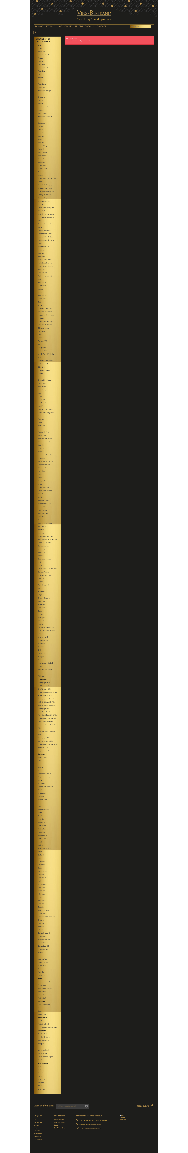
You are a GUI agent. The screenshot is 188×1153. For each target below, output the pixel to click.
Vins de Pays (42, 351)
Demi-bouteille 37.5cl (45, 722)
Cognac (40, 780)
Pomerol (41, 149)
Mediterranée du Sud (45, 663)
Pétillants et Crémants (45, 670)
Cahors (40, 614)
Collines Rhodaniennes (46, 364)
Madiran (41, 624)
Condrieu (41, 374)
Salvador (41, 907)
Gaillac (40, 634)
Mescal (40, 764)
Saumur (40, 520)
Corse (40, 292)
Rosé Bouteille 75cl (44, 712)
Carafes (40, 1060)
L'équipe (50, 26)
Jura (39, 393)
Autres (40, 666)
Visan (40, 357)
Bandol (40, 556)
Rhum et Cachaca (44, 848)
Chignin (40, 595)
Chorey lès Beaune (44, 195)
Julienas (40, 104)
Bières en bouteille (44, 982)
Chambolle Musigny (45, 185)
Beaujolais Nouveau (45, 117)
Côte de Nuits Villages (46, 214)
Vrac (39, 1066)
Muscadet (41, 507)
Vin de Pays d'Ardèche (46, 354)
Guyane (41, 874)
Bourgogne (42, 165)
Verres (40, 1047)
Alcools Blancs (43, 757)
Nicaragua (41, 894)
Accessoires (42, 1031)
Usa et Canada (43, 962)
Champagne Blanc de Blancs (48, 718)
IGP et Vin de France (45, 461)
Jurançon (41, 621)
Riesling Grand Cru (44, 81)
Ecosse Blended (43, 949)
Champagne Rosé (44, 709)
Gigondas (41, 331)
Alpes (40, 48)
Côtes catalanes (43, 468)
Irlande (40, 956)
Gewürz (41, 61)
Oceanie (41, 920)
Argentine (41, 643)
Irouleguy (41, 617)
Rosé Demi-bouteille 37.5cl (47, 715)
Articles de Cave (44, 1034)
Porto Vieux (42, 839)
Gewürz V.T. (42, 64)
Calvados (41, 975)
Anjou (40, 478)
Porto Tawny (42, 835)
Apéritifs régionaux (44, 774)
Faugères (41, 419)
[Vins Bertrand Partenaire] (124, 1117)
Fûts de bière (42, 995)
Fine (39, 806)
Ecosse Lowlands (44, 939)
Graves (40, 130)
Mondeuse (41, 601)
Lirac (40, 334)
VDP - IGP (41, 1079)
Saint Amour (42, 113)
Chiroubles (41, 97)
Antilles (40, 852)
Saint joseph (42, 387)
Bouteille (41, 1073)
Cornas (40, 377)
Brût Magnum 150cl (45, 689)
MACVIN (41, 406)
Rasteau (41, 338)
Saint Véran (42, 282)
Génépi (40, 790)
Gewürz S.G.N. (43, 68)
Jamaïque (41, 887)
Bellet (40, 562)
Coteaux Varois (43, 572)
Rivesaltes (41, 458)
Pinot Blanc (42, 84)
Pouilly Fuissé (43, 273)
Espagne (41, 656)
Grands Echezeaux (44, 230)
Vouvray (41, 533)
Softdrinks (41, 1001)
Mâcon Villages (43, 247)
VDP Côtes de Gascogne (46, 630)
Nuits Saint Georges (45, 263)
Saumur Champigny (45, 523)
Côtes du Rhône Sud (45, 308)
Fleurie (40, 100)
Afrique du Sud (43, 640)
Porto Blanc (42, 826)
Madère (40, 842)
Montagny (41, 256)
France (40, 952)
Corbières (41, 416)
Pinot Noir (41, 74)
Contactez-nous (59, 1119)
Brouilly (40, 94)
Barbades (41, 926)
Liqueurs (41, 796)
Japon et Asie (42, 959)
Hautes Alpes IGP (44, 55)
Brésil (40, 858)
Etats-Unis (41, 653)
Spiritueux (41, 754)
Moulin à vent (43, 107)
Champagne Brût (44, 683)
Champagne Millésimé (46, 699)
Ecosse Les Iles (43, 943)
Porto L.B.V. (42, 829)
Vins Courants (43, 1063)
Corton (40, 204)
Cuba (40, 868)
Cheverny (41, 549)
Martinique (42, 891)
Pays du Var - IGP (44, 585)
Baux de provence (44, 559)
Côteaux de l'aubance (45, 491)
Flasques (41, 1044)
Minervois (41, 426)
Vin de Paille (42, 403)
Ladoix (40, 243)
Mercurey (41, 250)
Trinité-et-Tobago (44, 910)
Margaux (41, 139)
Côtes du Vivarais (44, 370)
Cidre (40, 1008)
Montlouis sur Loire (44, 504)
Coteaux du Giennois (45, 536)
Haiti (39, 881)
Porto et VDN (42, 822)
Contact (101, 26)
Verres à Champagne (45, 1057)
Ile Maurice (42, 884)
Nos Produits (65, 26)
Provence (41, 552)
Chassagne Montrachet (46, 191)
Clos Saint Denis (44, 201)
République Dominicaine (47, 917)
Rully (40, 279)
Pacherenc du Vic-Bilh (46, 627)
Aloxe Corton (42, 169)
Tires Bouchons (43, 1040)
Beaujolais (41, 87)
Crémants (41, 673)
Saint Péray (42, 390)
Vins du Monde (43, 637)
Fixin (39, 221)
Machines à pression (45, 988)
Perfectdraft (42, 992)
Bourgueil (41, 481)
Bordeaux (41, 120)
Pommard (41, 269)
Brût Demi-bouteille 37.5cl (47, 692)
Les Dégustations (84, 26)
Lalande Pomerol (44, 133)
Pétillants (41, 676)
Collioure (41, 448)
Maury (40, 452)
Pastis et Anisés (43, 809)
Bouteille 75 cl (43, 748)
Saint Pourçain (43, 513)
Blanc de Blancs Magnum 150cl (47, 733)
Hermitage (42, 383)
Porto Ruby (42, 832)
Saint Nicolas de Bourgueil (47, 539)
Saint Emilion (42, 152)
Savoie (40, 588)
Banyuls (41, 445)
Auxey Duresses (43, 172)
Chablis (40, 182)
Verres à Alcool (43, 1050)
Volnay (40, 289)
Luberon (41, 578)
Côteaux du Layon (44, 487)
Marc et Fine (42, 800)
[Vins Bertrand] (94, 15)
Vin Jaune (41, 400)
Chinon (40, 484)
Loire (40, 474)
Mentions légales (59, 1122)
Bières (40, 979)
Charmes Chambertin (45, 188)
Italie (39, 660)
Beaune (40, 175)
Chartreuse (42, 793)
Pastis (40, 813)
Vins (39, 45)
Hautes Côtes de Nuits (46, 240)
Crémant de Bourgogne (46, 217)
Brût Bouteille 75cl (44, 686)
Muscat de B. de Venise (46, 315)
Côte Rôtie (41, 367)
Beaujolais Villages (44, 91)
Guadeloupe (42, 871)
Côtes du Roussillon (45, 442)
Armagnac (41, 783)
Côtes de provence (44, 575)
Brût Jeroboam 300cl (45, 696)
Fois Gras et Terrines (45, 1021)
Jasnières (41, 497)
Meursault (41, 253)
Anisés (40, 816)
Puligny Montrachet (45, 276)
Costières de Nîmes (45, 325)
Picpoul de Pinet (43, 432)
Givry (40, 227)
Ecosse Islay (42, 936)
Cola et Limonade (44, 1005)
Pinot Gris (41, 71)
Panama (41, 923)
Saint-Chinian (42, 435)
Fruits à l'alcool (43, 1024)
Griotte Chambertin (45, 234)
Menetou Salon (43, 500)
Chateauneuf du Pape (45, 321)
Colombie (41, 861)
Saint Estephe (42, 156)
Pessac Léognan (43, 146)
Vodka (40, 770)
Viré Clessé (42, 286)
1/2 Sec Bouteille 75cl (45, 741)
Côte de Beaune (43, 211)
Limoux (40, 422)
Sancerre (41, 517)
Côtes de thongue (44, 465)
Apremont (41, 591)
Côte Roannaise (43, 494)
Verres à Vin (42, 1053)
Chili (39, 650)
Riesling (41, 78)
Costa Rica (41, 865)
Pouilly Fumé (42, 510)
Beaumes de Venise (45, 312)
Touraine (41, 530)
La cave (39, 26)
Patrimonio (42, 299)
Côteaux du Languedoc (46, 413)
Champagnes (42, 679)
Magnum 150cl (43, 751)
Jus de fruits (42, 1014)
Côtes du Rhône (43, 328)
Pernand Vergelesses (45, 266)
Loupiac (41, 136)
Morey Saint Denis (44, 260)
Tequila (40, 767)
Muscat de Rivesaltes (45, 455)
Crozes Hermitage (44, 380)
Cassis (40, 565)
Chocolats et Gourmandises (47, 1027)
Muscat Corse (43, 295)
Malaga (40, 845)
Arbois (40, 396)
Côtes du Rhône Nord (45, 360)
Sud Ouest (41, 608)
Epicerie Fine (42, 1018)
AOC (40, 1070)
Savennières (42, 526)
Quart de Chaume (44, 543)
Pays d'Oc (41, 471)
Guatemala (42, 878)
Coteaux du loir (43, 546)
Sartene (40, 302)
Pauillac (41, 143)
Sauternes (41, 162)
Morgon (40, 110)
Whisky (40, 930)
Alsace (40, 58)
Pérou (40, 897)
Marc (40, 803)
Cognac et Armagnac (45, 777)
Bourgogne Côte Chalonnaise (48, 178)
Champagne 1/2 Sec (45, 738)
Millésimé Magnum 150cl (47, 705)
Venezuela (42, 913)
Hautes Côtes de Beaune (46, 237)
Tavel (40, 344)
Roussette (41, 604)
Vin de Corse (42, 305)
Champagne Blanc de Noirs (47, 744)
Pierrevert (41, 51)
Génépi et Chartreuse (45, 787)
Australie (41, 647)
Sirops (40, 1011)
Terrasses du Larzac (45, 439)
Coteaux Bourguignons (46, 208)
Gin (39, 761)
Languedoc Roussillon (45, 409)
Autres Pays (42, 966)
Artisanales (42, 985)
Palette (40, 582)
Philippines (42, 900)
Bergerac (41, 611)
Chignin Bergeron (44, 598)
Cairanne (41, 318)
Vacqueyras (42, 347)
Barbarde (41, 855)
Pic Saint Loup (43, 429)
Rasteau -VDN (43, 341)
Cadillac (41, 126)
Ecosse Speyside (44, 946)
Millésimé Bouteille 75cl (46, 702)
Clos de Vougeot (44, 198)
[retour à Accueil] (36, 32)
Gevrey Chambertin (45, 224)
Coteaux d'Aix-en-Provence (47, 569)
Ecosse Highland (44, 933)
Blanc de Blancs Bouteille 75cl (47, 726)
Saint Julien (42, 159)
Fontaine (41, 1083)
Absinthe (41, 819)
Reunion (41, 904)
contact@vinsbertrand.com (93, 1128)
